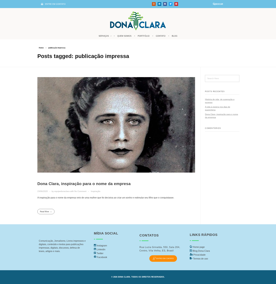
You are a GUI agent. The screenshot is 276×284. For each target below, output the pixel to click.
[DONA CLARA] (138, 20)
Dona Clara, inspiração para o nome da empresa (84, 183)
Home (41, 48)
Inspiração (95, 191)
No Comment (80, 191)
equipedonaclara (62, 191)
